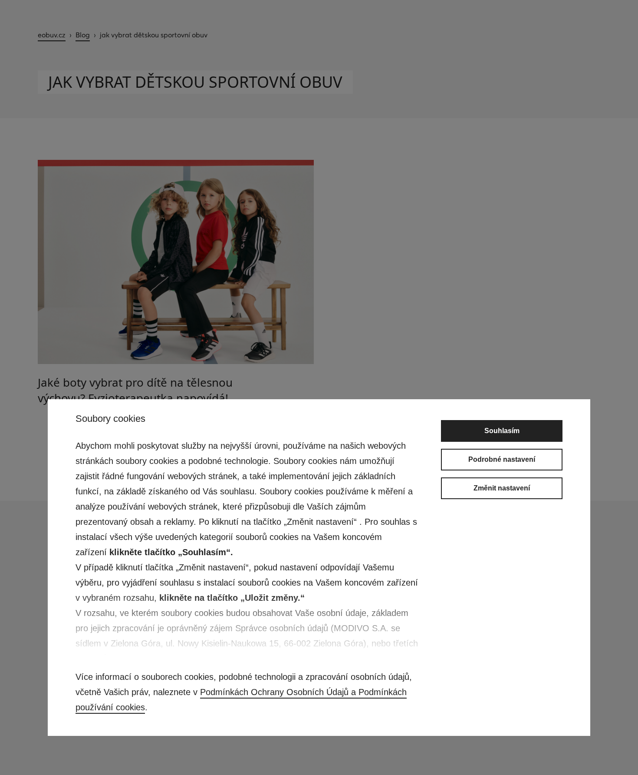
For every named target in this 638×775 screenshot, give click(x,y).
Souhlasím (502, 430)
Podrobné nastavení (501, 459)
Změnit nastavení (502, 488)
